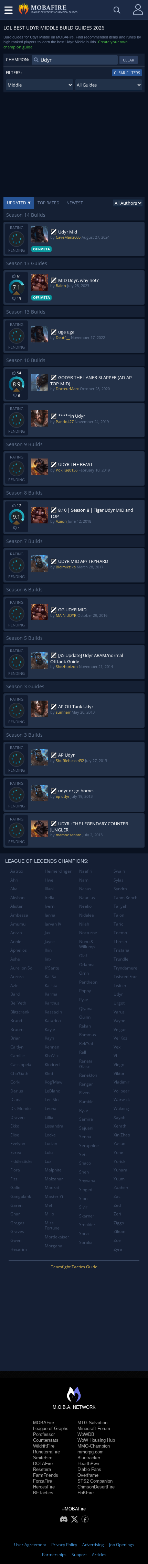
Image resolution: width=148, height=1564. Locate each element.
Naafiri (85, 871)
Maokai (52, 1187)
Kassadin (53, 1012)
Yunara (120, 1170)
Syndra (120, 889)
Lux (48, 1161)
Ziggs (119, 1223)
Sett (83, 1154)
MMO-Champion (93, 1446)
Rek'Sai (86, 1043)
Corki (15, 1082)
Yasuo (119, 1143)
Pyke (83, 999)
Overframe (87, 1475)
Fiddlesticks (21, 1161)
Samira (86, 1119)
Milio (49, 1214)
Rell (82, 1052)
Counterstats (46, 1440)
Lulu (49, 1152)
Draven (17, 1117)
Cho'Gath (19, 1073)
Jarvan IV (53, 924)
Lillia (49, 1117)
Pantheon (88, 982)
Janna (50, 915)
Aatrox (16, 871)
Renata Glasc (86, 1063)
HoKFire (85, 1492)
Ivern (49, 906)
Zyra (118, 1249)
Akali (15, 889)
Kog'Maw (53, 1082)
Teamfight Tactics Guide (74, 1267)
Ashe (15, 959)
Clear (128, 60)
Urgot (119, 1003)
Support (79, 1554)
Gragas (17, 1223)
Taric (118, 924)
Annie (15, 941)
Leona (50, 1108)
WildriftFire (43, 1446)
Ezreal (16, 1152)
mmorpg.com (90, 1451)
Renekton (88, 1075)
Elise (14, 1135)
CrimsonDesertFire (96, 1486)
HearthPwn (88, 1463)
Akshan (17, 897)
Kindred (52, 1064)
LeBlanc (52, 1091)
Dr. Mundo (20, 1108)
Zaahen (121, 1187)
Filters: (14, 73)
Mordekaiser (57, 1237)
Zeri (117, 1214)
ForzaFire (42, 1481)
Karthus (52, 1003)
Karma (51, 994)
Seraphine (89, 1145)
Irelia (49, 897)
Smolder (87, 1224)
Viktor (119, 1073)
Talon (119, 915)
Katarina (53, 1020)
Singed (85, 1189)
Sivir (83, 1207)
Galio (15, 1187)
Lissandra (54, 1126)
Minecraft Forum (93, 1428)
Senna (85, 1137)
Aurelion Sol (21, 968)
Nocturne (88, 933)
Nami (84, 880)
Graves (17, 1231)
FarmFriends (45, 1475)
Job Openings (121, 1545)
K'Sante (52, 968)
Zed (117, 1205)
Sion (83, 1198)
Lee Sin (52, 1099)
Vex (117, 1047)
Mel (48, 1205)
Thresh (120, 941)
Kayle (50, 1029)
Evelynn (17, 1143)
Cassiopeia (20, 1064)
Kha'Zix (52, 1055)
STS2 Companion (95, 1481)
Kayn (49, 1038)
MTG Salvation (92, 1422)
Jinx (48, 959)
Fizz (14, 1179)
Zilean (119, 1231)
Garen (16, 1205)
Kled (49, 1073)
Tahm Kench (125, 897)
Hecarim (18, 1249)
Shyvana (87, 1180)
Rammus (87, 1035)
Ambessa (19, 915)
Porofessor (44, 1434)
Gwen (15, 1240)
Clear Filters (127, 72)
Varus (119, 1012)
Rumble (86, 1101)
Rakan (85, 1026)
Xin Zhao (122, 1135)
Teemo (120, 933)
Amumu (17, 924)
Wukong (121, 1108)
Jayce (50, 941)
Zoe (117, 1240)
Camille (17, 1055)
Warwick (122, 1099)
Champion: (17, 60)
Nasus (85, 889)
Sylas (119, 880)
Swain (119, 871)
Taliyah (120, 906)
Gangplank (20, 1196)
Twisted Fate (126, 976)
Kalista (51, 985)
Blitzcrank (19, 1012)
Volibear (121, 1091)
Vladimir (121, 1082)
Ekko (14, 1126)
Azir (14, 985)
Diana (16, 1099)
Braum (16, 1029)
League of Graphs (50, 1428)
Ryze (83, 1110)
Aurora (17, 976)
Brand (16, 1020)
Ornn (84, 973)
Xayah (119, 1117)
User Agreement (30, 1545)
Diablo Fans (89, 1469)
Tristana (121, 950)
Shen (84, 1172)
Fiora (15, 1170)
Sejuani (86, 1128)
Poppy (85, 991)
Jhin (48, 950)
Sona (84, 1233)
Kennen (52, 1047)
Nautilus (87, 897)
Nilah (84, 924)
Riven (84, 1093)
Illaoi (49, 889)
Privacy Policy (64, 1545)
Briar (15, 1038)
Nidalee (86, 915)
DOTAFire (43, 1463)
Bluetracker (88, 1457)
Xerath (120, 1126)
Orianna (87, 964)
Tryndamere (125, 968)
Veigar (120, 1029)
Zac (117, 1196)
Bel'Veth (18, 1003)
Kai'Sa (50, 976)
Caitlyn (16, 1047)
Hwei (49, 880)
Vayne (119, 1020)
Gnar (15, 1214)
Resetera (42, 1469)
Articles (99, 1554)
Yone (118, 1152)
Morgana (53, 1246)
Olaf (83, 956)
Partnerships (54, 1554)
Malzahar (54, 1179)
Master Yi (54, 1196)
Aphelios (18, 950)
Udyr (118, 994)
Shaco (85, 1163)
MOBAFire (43, 1422)
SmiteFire (42, 1457)
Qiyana (86, 1008)
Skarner (86, 1216)
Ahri (14, 880)
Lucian (51, 1143)
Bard (15, 994)
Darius (16, 1091)
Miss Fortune (52, 1225)
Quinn (85, 1017)
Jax (47, 933)
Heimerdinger (58, 871)
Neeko (85, 906)
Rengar (86, 1084)
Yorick (119, 1161)
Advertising (93, 1545)
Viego (119, 1064)
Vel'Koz (120, 1038)
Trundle (121, 959)
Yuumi (120, 1179)
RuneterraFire (46, 1451)
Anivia (16, 933)
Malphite (53, 1170)
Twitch (120, 985)
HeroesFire (44, 1486)
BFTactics (43, 1492)
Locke (50, 1135)
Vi (115, 1055)
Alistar (16, 906)
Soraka (86, 1242)
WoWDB (85, 1434)
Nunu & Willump (87, 944)
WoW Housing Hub (96, 1440)
